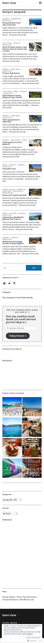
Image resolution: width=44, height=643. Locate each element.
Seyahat (5, 19)
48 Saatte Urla (9, 169)
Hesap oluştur (8, 597)
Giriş (19, 597)
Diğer (15, 91)
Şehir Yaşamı (7, 193)
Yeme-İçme (15, 69)
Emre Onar (9, 3)
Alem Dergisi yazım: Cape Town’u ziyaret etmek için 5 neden (14, 49)
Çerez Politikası (27, 634)
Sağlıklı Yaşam (8, 189)
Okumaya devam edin (17, 35)
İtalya (24, 140)
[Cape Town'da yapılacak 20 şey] (12, 407)
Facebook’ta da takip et (12, 349)
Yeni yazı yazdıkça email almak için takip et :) (22, 311)
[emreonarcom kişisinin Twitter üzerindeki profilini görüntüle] (9, 283)
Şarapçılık (8, 93)
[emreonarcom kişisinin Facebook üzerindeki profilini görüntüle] (4, 283)
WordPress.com (27, 599)
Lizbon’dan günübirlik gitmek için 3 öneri (13, 218)
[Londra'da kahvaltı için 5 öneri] (12, 448)
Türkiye (5, 69)
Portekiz (13, 213)
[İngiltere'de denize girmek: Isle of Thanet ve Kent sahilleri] (32, 407)
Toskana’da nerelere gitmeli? (12, 143)
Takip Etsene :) (17, 335)
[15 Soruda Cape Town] (12, 468)
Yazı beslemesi (29, 597)
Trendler (21, 189)
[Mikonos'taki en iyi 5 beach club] (32, 468)
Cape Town (6, 43)
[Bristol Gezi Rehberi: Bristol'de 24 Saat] (32, 427)
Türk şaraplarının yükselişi (11, 121)
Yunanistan (15, 19)
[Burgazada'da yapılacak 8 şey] (12, 427)
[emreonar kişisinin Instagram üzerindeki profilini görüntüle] (14, 283)
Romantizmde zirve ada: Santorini (11, 24)
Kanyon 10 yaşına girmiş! (14, 195)
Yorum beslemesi (10, 599)
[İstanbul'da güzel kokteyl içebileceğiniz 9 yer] (32, 448)
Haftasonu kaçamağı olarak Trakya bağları (13, 242)
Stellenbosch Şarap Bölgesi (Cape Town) (12, 96)
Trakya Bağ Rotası (11, 73)
